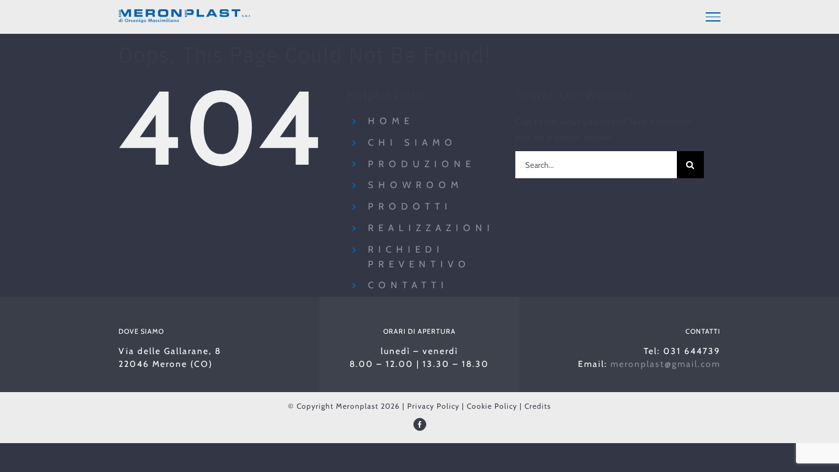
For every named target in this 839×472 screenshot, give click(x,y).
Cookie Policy (492, 406)
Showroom (415, 185)
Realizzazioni (431, 228)
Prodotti (410, 206)
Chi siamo (412, 142)
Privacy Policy (433, 406)
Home (391, 121)
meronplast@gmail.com (665, 363)
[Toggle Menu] (713, 16)
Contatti (408, 285)
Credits (538, 406)
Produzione (421, 164)
